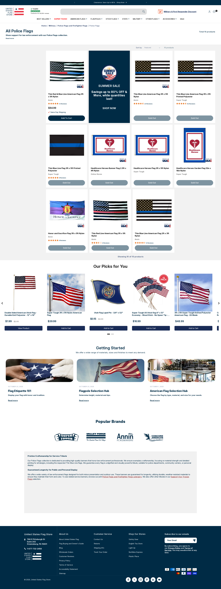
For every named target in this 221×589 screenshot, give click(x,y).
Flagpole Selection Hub (94, 391)
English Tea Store (135, 543)
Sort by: (139, 48)
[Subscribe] (194, 540)
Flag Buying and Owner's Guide (71, 543)
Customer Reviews (66, 556)
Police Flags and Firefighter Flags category (122, 477)
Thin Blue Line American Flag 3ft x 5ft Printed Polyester (193, 95)
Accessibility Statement (68, 569)
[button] (44, 18)
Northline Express (136, 552)
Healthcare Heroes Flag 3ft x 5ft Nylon (151, 168)
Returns (97, 543)
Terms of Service (66, 565)
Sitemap (62, 573)
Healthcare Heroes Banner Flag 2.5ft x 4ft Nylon (108, 169)
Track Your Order (100, 552)
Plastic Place (134, 556)
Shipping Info (99, 548)
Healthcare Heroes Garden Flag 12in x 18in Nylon (193, 169)
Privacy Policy (64, 561)
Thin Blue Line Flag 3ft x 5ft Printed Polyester (64, 169)
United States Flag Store (40, 580)
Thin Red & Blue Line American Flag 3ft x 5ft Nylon (65, 95)
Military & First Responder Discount (180, 11)
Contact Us (98, 539)
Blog (61, 548)
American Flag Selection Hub (169, 391)
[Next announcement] (146, 2)
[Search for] (143, 11)
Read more (10, 38)
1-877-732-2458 (34, 549)
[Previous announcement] (74, 2)
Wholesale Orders (66, 552)
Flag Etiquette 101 (19, 391)
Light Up (132, 548)
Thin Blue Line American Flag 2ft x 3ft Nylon (152, 234)
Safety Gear (133, 539)
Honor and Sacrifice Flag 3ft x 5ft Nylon (66, 233)
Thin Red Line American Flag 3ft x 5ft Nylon (108, 234)
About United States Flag (69, 539)
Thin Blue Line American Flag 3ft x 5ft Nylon (151, 95)
